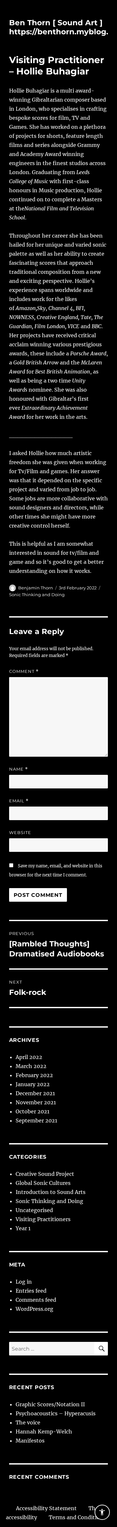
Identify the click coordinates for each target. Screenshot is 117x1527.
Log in (24, 1281)
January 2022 (33, 1084)
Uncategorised (34, 1210)
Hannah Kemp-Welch (44, 1431)
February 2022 (34, 1075)
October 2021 (32, 1111)
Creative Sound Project (45, 1174)
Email (19, 801)
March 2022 (31, 1066)
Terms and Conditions (77, 1517)
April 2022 (29, 1057)
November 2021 (36, 1102)
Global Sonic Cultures (43, 1183)
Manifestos (30, 1440)
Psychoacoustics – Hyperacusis (56, 1413)
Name (18, 769)
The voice (28, 1422)
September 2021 (36, 1120)
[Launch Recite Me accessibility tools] (102, 1512)
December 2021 (35, 1093)
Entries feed (31, 1290)
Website (20, 832)
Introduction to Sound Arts (50, 1192)
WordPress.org (34, 1309)
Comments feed (36, 1300)
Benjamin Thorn (35, 587)
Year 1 (23, 1228)
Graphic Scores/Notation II (50, 1404)
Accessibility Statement (46, 1508)
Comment (24, 671)
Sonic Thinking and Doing (37, 594)
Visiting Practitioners (43, 1219)
